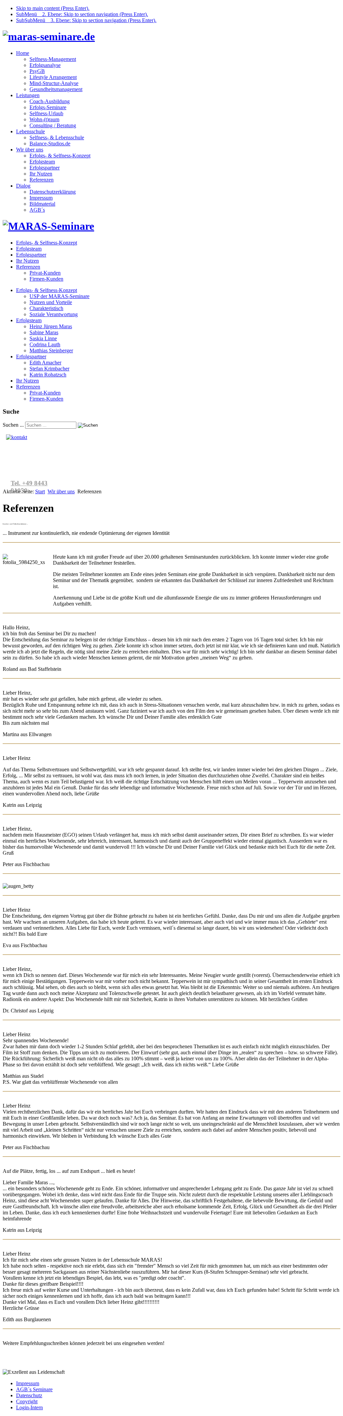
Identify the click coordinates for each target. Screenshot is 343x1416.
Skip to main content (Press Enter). (52, 8)
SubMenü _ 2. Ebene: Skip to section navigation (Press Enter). (82, 14)
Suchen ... (13, 425)
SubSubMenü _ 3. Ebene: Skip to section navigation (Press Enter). (86, 20)
